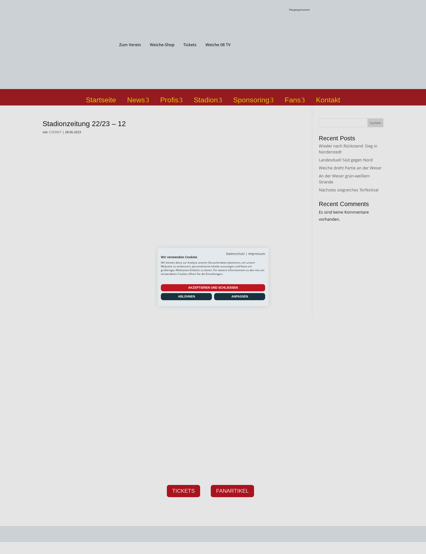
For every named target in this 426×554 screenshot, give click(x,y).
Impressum (256, 253)
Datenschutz (235, 253)
